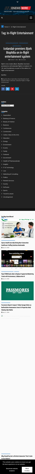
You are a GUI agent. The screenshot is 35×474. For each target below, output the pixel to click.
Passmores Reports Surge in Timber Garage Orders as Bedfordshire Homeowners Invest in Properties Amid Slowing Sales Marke (16, 307)
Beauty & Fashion (9, 122)
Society (5, 184)
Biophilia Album (7, 79)
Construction (7, 131)
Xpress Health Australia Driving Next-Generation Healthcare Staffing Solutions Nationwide (15, 243)
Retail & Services (23, 42)
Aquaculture (7, 115)
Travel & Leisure (17, 45)
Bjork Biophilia (22, 79)
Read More (3, 75)
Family (5, 151)
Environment (7, 144)
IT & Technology (8, 167)
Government (7, 158)
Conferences (7, 128)
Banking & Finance (9, 118)
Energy (5, 141)
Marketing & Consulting (10, 174)
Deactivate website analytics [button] (12, 469)
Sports (5, 190)
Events (5, 148)
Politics (5, 177)
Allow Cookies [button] (27, 469)
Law (4, 171)
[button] (25, 464)
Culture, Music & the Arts (12, 42)
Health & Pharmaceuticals (11, 161)
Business (6, 125)
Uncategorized (8, 197)
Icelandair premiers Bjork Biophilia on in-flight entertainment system (17, 52)
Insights (5, 164)
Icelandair (12, 80)
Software (6, 187)
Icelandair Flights (20, 80)
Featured (6, 154)
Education (6, 138)
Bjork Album (15, 79)
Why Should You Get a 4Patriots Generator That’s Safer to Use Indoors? (16, 457)
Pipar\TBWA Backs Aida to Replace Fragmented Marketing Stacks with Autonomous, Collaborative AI (17, 275)
